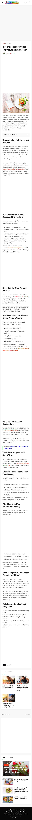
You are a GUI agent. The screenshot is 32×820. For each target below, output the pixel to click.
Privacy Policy (8, 814)
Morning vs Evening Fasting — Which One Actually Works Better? (9, 705)
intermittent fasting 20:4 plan (16, 248)
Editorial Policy (10, 812)
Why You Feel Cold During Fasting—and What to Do (21, 780)
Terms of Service (17, 814)
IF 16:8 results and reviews (10, 430)
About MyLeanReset (12, 810)
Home (4, 43)
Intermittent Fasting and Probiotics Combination (20, 797)
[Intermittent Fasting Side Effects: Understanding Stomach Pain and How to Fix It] (8, 790)
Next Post (27, 714)
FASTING (9, 43)
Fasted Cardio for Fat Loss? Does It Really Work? (8, 687)
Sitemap (26, 814)
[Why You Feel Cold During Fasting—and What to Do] (8, 781)
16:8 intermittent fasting (22, 297)
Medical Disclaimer (21, 812)
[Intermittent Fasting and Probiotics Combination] (8, 799)
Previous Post (5, 714)
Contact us (22, 810)
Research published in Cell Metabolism (14, 169)
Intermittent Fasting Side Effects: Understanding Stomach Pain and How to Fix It (21, 790)
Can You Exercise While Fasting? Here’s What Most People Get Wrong (23, 688)
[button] (2, 2)
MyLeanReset (19, 817)
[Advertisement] (16, 23)
